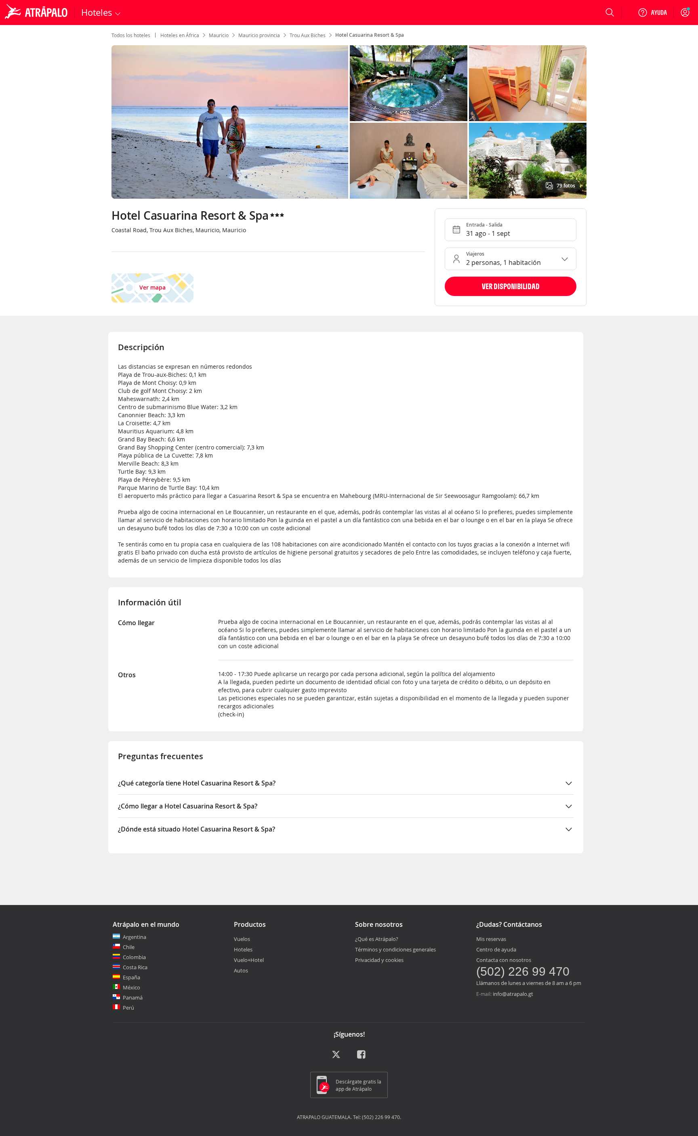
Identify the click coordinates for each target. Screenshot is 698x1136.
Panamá (133, 997)
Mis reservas (491, 939)
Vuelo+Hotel (249, 960)
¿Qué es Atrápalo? (376, 939)
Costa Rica (135, 967)
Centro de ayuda (496, 949)
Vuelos (242, 939)
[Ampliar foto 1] (408, 83)
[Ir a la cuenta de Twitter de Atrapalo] (336, 1057)
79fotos (566, 185)
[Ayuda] (652, 12)
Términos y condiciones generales (395, 949)
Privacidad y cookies (379, 960)
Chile (129, 947)
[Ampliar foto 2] (528, 83)
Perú (128, 1007)
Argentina (134, 937)
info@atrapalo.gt (513, 993)
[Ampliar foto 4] (528, 161)
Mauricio (219, 35)
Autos (241, 970)
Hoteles (243, 949)
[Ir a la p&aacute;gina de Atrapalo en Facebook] (362, 1057)
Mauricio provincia (259, 35)
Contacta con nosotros (503, 960)
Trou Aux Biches (308, 35)
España (131, 977)
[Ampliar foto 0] (229, 122)
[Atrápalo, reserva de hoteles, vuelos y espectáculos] (37, 12)
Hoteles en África (179, 35)
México (131, 987)
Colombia (134, 957)
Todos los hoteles (130, 35)
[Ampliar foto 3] (408, 161)
